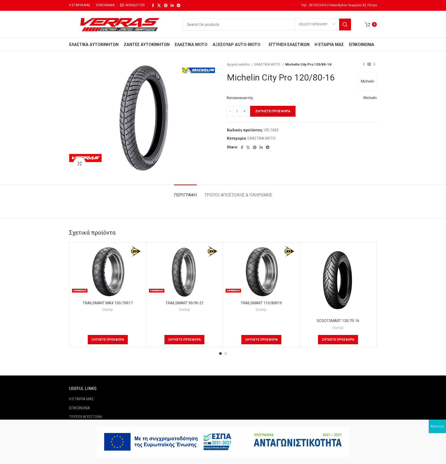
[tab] (185, 192)
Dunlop (107, 309)
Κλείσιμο (437, 426)
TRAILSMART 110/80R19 (261, 303)
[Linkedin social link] (172, 5)
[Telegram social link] (178, 5)
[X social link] (159, 5)
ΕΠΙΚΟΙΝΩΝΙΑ (79, 408)
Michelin (367, 81)
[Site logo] (120, 24)
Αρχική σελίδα (238, 64)
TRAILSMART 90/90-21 (184, 303)
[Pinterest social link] (165, 5)
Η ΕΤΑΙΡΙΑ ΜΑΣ (81, 399)
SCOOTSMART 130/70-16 (338, 321)
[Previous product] (364, 64)
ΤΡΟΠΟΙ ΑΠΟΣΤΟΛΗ (85, 417)
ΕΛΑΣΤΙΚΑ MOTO (267, 64)
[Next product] (374, 64)
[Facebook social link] (153, 5)
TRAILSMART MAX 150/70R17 (108, 303)
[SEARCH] (345, 24)
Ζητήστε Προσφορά (272, 111)
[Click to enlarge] (79, 163)
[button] (108, 339)
